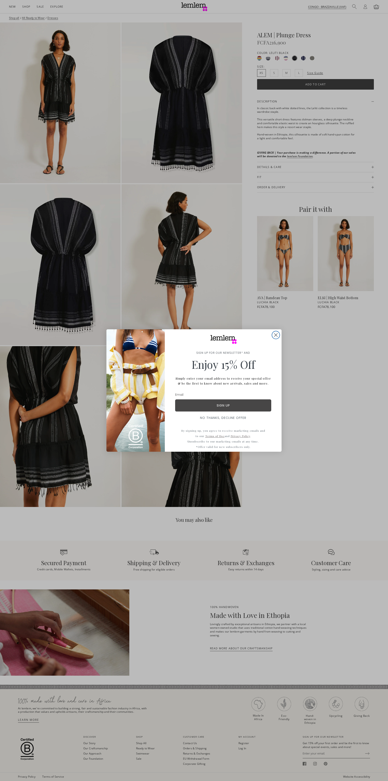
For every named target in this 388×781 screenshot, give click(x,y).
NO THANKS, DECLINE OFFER (223, 418)
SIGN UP (223, 405)
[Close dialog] (276, 335)
